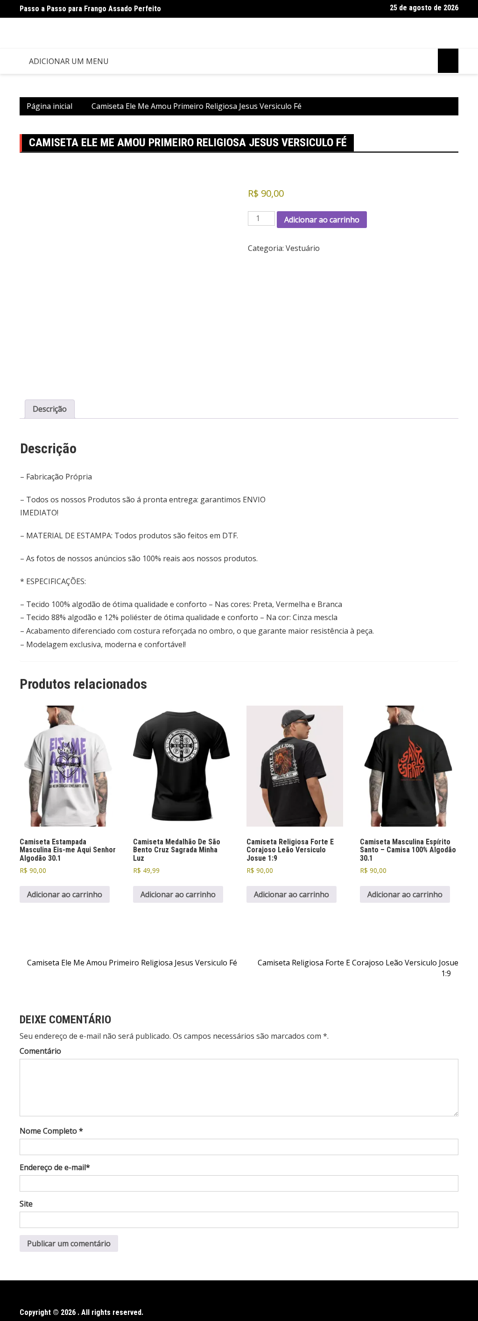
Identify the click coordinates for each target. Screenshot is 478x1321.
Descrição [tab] (50, 409)
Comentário (40, 1051)
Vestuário (303, 248)
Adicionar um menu (69, 61)
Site (26, 1204)
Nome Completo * (51, 1131)
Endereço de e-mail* (55, 1167)
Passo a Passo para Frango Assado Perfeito (90, 8)
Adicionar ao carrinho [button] (64, 894)
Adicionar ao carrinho (321, 219)
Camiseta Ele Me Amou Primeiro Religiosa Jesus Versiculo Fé (132, 962)
